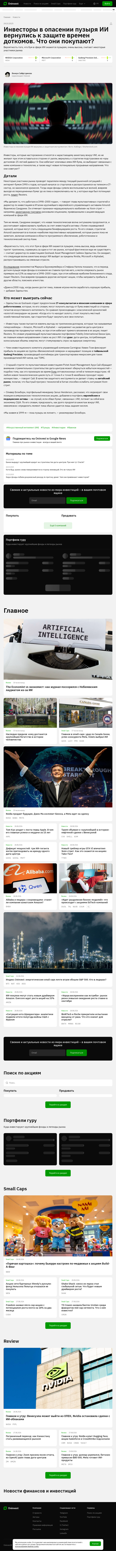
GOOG (8, 858)
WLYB (75, 907)
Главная (7, 17)
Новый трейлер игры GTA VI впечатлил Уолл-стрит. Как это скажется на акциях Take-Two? (83, 851)
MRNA (70, 1024)
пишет (14, 194)
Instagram (64, 1529)
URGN (63, 1314)
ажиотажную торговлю (28, 211)
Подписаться (102, 438)
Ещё (81, 3)
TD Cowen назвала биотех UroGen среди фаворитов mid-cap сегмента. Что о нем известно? (83, 1308)
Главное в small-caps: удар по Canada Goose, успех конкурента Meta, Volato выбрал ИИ (85, 735)
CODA (8, 1314)
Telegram (64, 1513)
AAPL (8, 836)
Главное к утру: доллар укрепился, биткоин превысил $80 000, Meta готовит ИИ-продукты (85, 1457)
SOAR (81, 741)
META (21, 818)
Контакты (37, 1521)
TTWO (63, 858)
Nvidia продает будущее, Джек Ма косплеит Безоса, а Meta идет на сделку (47, 813)
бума (54, 371)
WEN (8, 1293)
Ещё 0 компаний (58, 525)
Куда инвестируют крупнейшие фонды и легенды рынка (34, 1126)
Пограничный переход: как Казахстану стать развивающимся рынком (28, 1437)
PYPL (15, 1424)
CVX (63, 836)
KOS (18, 984)
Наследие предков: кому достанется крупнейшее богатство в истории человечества (26, 737)
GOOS (63, 741)
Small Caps (55, 3)
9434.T (84, 1443)
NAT (13, 984)
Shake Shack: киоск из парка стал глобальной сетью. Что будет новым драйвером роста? (81, 1286)
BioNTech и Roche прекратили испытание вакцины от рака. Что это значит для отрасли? (84, 1017)
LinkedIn (63, 1533)
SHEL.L (69, 836)
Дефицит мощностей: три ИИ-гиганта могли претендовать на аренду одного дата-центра (28, 851)
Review (8, 683)
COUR (81, 907)
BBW (8, 1272)
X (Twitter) (64, 1525)
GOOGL (16, 858)
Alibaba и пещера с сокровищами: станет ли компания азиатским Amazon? (29, 901)
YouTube (63, 1517)
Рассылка (37, 1529)
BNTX (63, 1024)
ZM (7, 1461)
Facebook (64, 1521)
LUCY (70, 741)
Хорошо (95, 1544)
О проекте (37, 1513)
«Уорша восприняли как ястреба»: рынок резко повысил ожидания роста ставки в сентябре (84, 998)
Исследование (11, 266)
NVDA (8, 818)
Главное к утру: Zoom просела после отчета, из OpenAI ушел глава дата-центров (30, 1456)
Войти (107, 3)
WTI (7, 984)
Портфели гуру (69, 3)
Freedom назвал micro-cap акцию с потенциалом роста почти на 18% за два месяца (28, 1308)
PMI (76, 741)
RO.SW (77, 1024)
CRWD (76, 1443)
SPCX (70, 1464)
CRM (63, 1443)
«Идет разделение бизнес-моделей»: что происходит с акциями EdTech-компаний (84, 901)
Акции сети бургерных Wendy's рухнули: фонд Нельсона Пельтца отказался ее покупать (28, 1286)
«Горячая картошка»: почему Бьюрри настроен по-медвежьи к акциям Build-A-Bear (58, 1265)
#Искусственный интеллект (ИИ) (22, 427)
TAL (69, 907)
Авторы (36, 1517)
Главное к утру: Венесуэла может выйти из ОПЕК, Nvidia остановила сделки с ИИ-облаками (58, 1417)
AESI (24, 984)
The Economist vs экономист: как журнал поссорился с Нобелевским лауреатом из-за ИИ (51, 688)
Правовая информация (43, 1525)
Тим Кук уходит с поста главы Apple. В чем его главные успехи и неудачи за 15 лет (29, 831)
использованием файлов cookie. (27, 1546)
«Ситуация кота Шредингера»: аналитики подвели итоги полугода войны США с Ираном (29, 1017)
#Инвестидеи (58, 427)
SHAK (63, 1293)
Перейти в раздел (58, 1104)
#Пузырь (45, 427)
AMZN (8, 1002)
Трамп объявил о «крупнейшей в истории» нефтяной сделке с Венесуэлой (85, 831)
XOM (76, 836)
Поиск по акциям (41, 3)
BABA (15, 818)
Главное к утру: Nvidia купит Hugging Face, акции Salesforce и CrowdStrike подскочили (85, 1437)
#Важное (71, 427)
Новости (27, 3)
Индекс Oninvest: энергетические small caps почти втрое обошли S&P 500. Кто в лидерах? (56, 979)
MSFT (22, 858)
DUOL (63, 907)
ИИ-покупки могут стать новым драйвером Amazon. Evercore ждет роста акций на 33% (30, 997)
